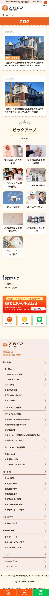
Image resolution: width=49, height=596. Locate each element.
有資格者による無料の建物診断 (17, 419)
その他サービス (10, 530)
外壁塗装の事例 (11, 483)
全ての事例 (9, 478)
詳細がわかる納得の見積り (15, 424)
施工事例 (7, 471)
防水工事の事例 (11, 494)
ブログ (6, 554)
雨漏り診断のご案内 (13, 547)
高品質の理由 (10, 429)
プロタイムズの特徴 (12, 407)
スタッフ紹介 (10, 384)
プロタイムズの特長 (13, 414)
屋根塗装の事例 (11, 488)
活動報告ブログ (11, 561)
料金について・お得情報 (14, 447)
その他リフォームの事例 (14, 509)
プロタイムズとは (12, 379)
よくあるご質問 (11, 390)
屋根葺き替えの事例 (13, 499)
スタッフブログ (11, 566)
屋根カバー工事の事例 (13, 504)
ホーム (5, 14)
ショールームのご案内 (13, 374)
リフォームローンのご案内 (15, 464)
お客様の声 (8, 516)
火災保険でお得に (12, 459)
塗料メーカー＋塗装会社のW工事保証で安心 (22, 435)
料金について (10, 454)
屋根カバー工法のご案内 (14, 542)
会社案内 (7, 362)
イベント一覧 (10, 400)
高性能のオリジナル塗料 (14, 440)
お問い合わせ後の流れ (13, 395)
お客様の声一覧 (11, 523)
